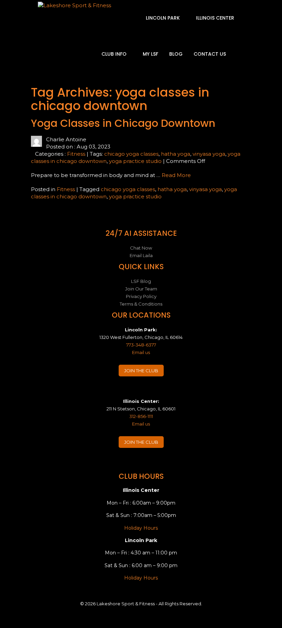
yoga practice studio (135, 161)
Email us (141, 352)
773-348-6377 (141, 345)
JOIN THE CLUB (141, 370)
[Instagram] (134, 391)
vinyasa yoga (209, 154)
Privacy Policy (141, 296)
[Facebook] (121, 391)
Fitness (76, 154)
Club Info (114, 54)
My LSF (150, 54)
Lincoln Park (163, 17)
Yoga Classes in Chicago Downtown (123, 123)
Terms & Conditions (141, 304)
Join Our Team (141, 288)
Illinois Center (216, 17)
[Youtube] (161, 391)
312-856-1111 (141, 416)
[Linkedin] (148, 391)
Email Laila (141, 255)
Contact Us (210, 54)
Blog (176, 54)
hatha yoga (175, 154)
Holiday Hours (141, 528)
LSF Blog (141, 281)
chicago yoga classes (131, 154)
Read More (176, 175)
